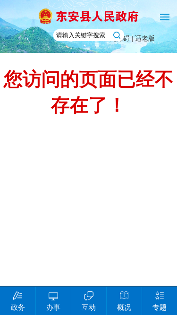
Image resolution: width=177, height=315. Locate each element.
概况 (124, 307)
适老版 (145, 38)
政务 (18, 307)
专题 (159, 307)
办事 (53, 307)
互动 (89, 307)
